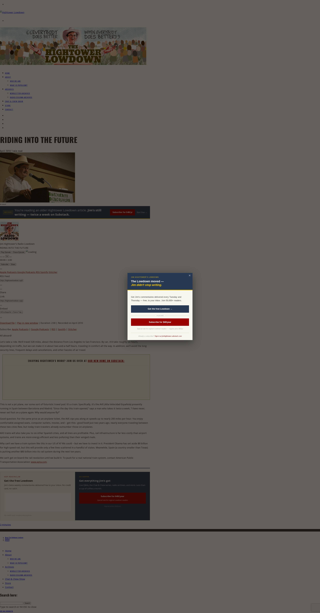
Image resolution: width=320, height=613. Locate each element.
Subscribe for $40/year (160, 322)
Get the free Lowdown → (160, 309)
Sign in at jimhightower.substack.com (168, 336)
